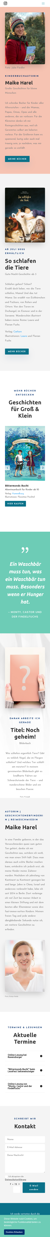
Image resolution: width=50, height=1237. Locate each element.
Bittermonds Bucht (17, 485)
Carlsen (17, 332)
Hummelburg (18, 494)
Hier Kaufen (15, 504)
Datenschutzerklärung (15, 1180)
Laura (24, 336)
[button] (12, 1225)
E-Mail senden (33, 1188)
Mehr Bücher (17, 352)
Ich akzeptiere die (15, 1178)
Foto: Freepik (25, 797)
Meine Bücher (17, 159)
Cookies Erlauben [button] (14, 1232)
